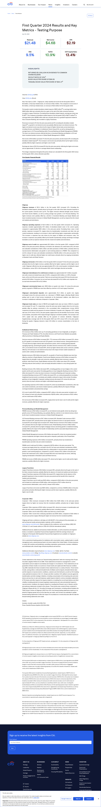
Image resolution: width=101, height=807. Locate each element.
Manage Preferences (66, 798)
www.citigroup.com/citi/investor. (31, 524)
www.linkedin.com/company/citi (31, 555)
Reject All (78, 798)
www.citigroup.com (33, 536)
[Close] (98, 798)
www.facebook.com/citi (65, 553)
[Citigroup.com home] (11, 763)
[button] (22, 5)
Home (9, 13)
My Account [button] (90, 4)
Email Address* (13, 739)
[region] (50, 799)
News (13, 13)
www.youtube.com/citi (28, 553)
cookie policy (36, 797)
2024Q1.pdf (30, 94)
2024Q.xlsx (28, 98)
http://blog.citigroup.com (45, 553)
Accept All (89, 798)
